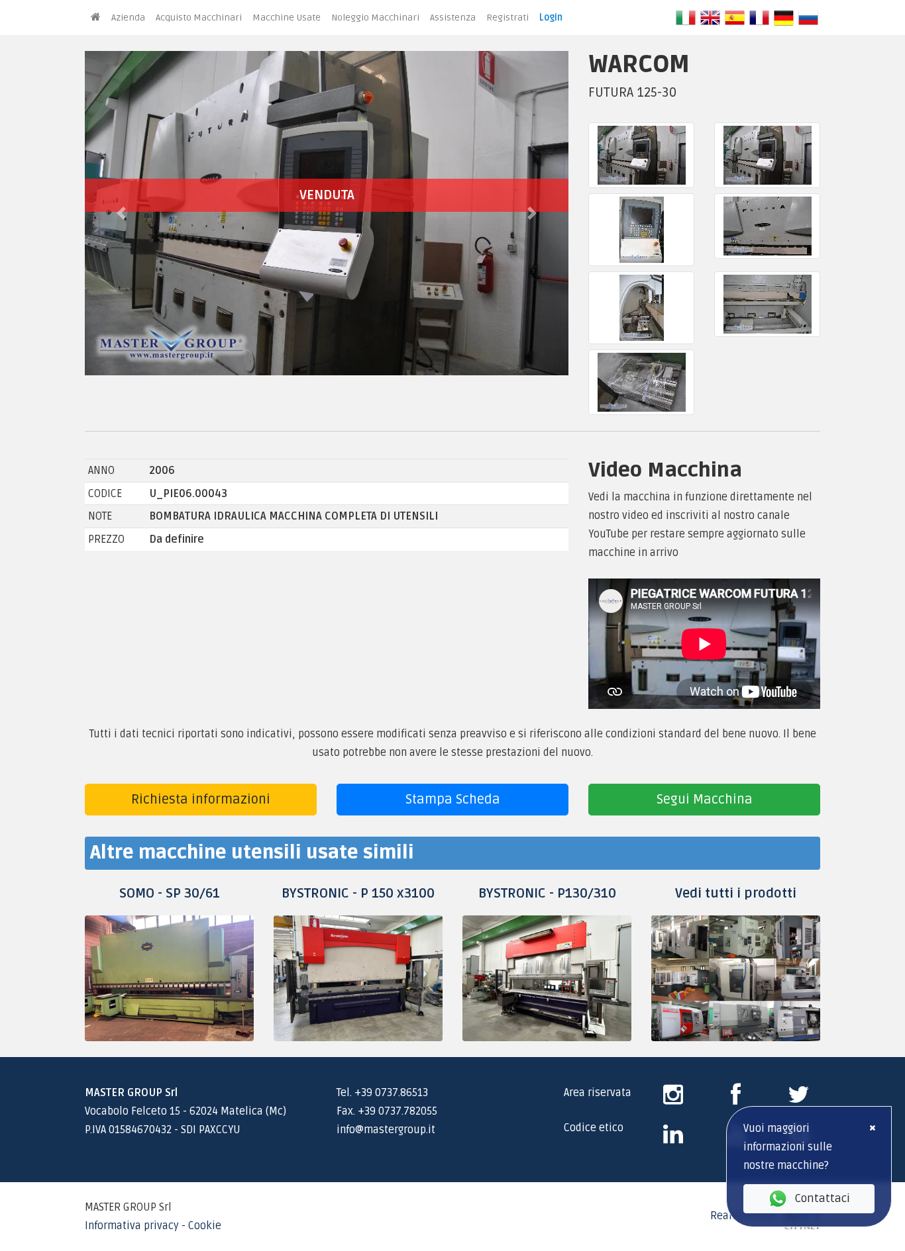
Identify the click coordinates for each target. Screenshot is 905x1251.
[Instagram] (673, 1099)
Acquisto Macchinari (199, 17)
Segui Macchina (705, 800)
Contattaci (822, 1198)
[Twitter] (799, 1099)
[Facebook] (736, 1099)
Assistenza (453, 17)
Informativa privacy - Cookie (153, 1225)
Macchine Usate (286, 17)
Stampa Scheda (452, 800)
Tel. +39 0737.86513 (382, 1092)
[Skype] (673, 1139)
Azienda (128, 17)
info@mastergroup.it (386, 1129)
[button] (121, 213)
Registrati (507, 17)
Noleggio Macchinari (375, 17)
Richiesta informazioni (200, 800)
